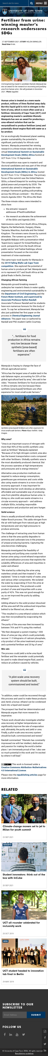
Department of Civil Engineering (21, 293)
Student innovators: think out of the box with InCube (24, 876)
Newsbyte (7, 845)
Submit (36, 1015)
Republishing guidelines (24, 1053)
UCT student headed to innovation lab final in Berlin (23, 972)
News (5, 797)
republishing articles (27, 775)
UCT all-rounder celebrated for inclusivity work (21, 924)
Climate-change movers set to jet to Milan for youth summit (24, 828)
